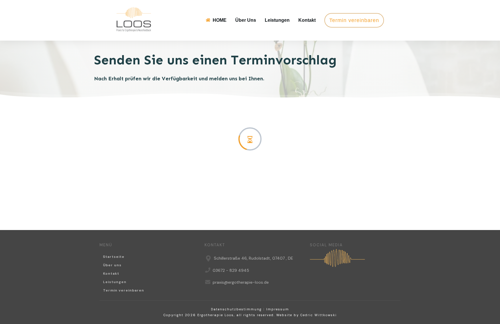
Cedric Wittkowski (318, 315)
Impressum (277, 309)
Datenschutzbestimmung (236, 309)
